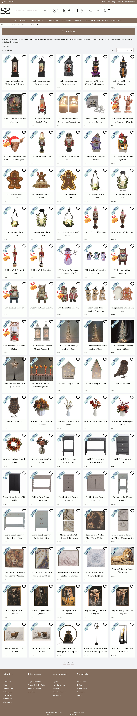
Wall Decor (102, 20)
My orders (57, 695)
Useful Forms (82, 688)
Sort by (113, 50)
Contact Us (120, 2)
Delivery (80, 685)
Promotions (116, 20)
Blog (113, 2)
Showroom (7, 702)
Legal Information (34, 681)
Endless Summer (36, 20)
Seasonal (89, 20)
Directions (81, 692)
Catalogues (7, 692)
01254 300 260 (9, 2)
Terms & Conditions (35, 688)
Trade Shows (8, 688)
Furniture (66, 20)
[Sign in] (105, 10)
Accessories (20, 20)
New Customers (130, 2)
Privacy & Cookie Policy (36, 685)
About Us (7, 681)
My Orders (57, 688)
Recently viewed (59, 692)
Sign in (55, 681)
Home (16, 25)
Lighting (78, 20)
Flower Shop (52, 20)
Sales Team (7, 695)
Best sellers (106, 2)
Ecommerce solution (51, 712)
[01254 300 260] (2, 2)
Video (79, 695)
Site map (31, 692)
